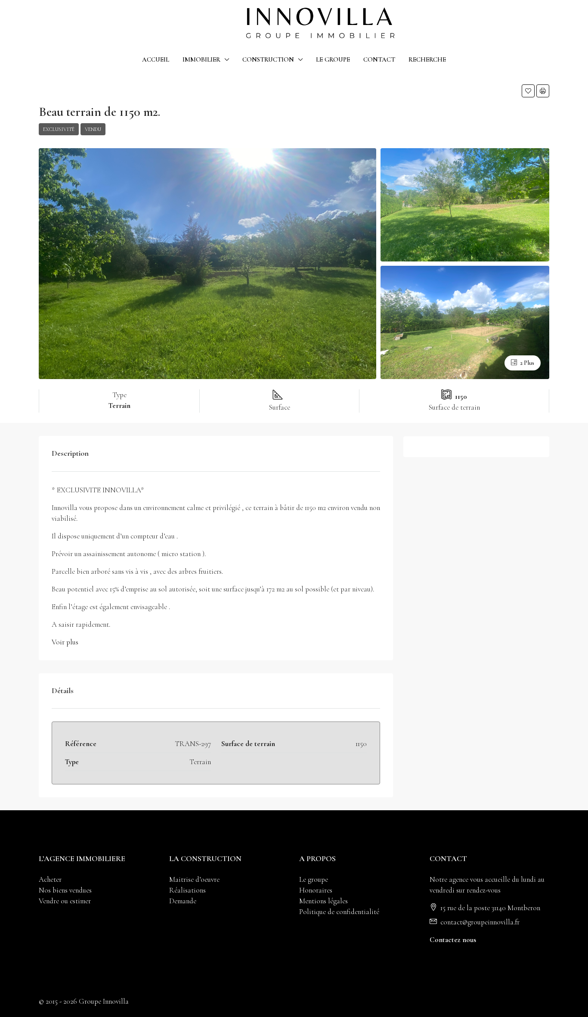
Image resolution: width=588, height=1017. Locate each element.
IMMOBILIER (201, 59)
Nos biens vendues (65, 890)
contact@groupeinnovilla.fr (480, 922)
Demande (182, 900)
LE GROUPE (333, 59)
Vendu (93, 129)
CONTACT (379, 59)
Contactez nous (453, 939)
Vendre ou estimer (65, 900)
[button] (528, 90)
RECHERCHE (427, 59)
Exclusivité (58, 129)
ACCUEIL (155, 59)
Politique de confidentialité (339, 911)
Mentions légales (323, 900)
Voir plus (65, 642)
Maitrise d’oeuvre (194, 879)
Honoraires (315, 890)
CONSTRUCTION (268, 59)
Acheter (50, 879)
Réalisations (187, 890)
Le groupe (313, 879)
